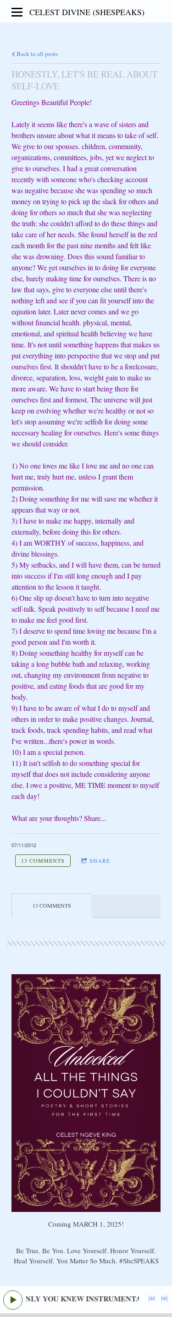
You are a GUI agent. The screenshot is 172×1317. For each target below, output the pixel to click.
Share (99, 860)
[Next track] (164, 1299)
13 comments (43, 860)
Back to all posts (36, 54)
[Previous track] (152, 1299)
